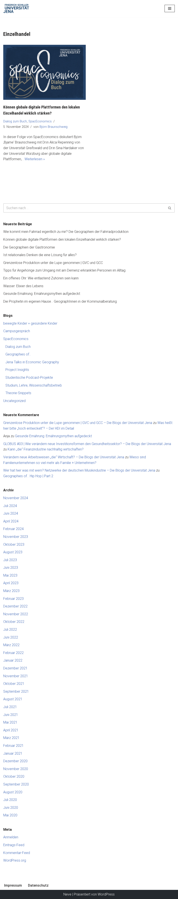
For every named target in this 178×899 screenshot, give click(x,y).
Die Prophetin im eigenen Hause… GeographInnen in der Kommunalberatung (60, 301)
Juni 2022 (10, 637)
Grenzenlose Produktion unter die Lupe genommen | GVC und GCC (53, 263)
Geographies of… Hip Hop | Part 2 (28, 476)
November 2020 (15, 769)
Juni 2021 (10, 715)
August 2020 (12, 792)
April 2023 (10, 583)
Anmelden (10, 837)
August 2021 (12, 699)
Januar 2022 (12, 660)
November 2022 (15, 614)
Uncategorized (14, 401)
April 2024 (10, 521)
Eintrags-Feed (13, 845)
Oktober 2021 (13, 684)
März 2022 (11, 645)
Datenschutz (38, 885)
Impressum (13, 885)
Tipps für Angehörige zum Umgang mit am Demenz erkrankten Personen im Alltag (64, 270)
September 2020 (16, 784)
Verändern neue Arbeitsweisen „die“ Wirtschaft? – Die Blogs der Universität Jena (63, 457)
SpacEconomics (40, 121)
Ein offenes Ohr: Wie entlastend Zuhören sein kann (41, 278)
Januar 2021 (12, 753)
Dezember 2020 (15, 761)
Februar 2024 (13, 529)
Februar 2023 (13, 599)
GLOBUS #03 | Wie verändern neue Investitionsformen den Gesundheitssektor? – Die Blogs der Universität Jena (87, 444)
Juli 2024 (10, 506)
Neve (67, 894)
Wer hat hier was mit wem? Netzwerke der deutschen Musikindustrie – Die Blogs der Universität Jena (79, 470)
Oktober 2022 (13, 622)
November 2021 (15, 676)
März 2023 (11, 591)
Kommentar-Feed (16, 853)
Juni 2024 (10, 513)
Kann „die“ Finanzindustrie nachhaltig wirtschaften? (46, 449)
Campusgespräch (16, 331)
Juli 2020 (10, 800)
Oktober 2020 (13, 776)
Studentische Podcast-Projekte (29, 377)
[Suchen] (170, 208)
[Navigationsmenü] (170, 8)
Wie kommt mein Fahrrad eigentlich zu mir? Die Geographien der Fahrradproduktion (66, 232)
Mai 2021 (10, 722)
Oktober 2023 (13, 544)
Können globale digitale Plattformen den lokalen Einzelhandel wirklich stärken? (62, 239)
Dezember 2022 (15, 606)
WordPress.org (14, 860)
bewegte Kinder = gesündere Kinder (30, 323)
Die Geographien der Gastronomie (29, 247)
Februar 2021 (13, 746)
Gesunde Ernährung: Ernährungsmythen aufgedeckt (41, 294)
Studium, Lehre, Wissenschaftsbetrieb (33, 385)
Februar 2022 (13, 653)
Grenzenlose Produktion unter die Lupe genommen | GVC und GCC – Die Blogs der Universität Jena (77, 423)
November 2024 (15, 498)
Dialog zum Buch (15, 121)
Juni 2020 (10, 808)
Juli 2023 (10, 560)
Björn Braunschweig (54, 127)
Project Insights (17, 370)
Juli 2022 (10, 629)
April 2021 (10, 730)
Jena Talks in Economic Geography (32, 362)
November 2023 (15, 537)
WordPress (106, 894)
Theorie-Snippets (18, 393)
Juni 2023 (10, 567)
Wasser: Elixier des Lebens (23, 286)
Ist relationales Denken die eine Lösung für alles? (40, 255)
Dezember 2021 (15, 668)
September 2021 (16, 691)
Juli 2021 (10, 707)
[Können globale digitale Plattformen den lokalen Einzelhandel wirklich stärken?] (44, 72)
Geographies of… (18, 354)
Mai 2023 (10, 575)
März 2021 (11, 738)
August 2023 (12, 552)
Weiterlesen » (35, 159)
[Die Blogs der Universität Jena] (16, 8)
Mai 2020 (10, 815)
